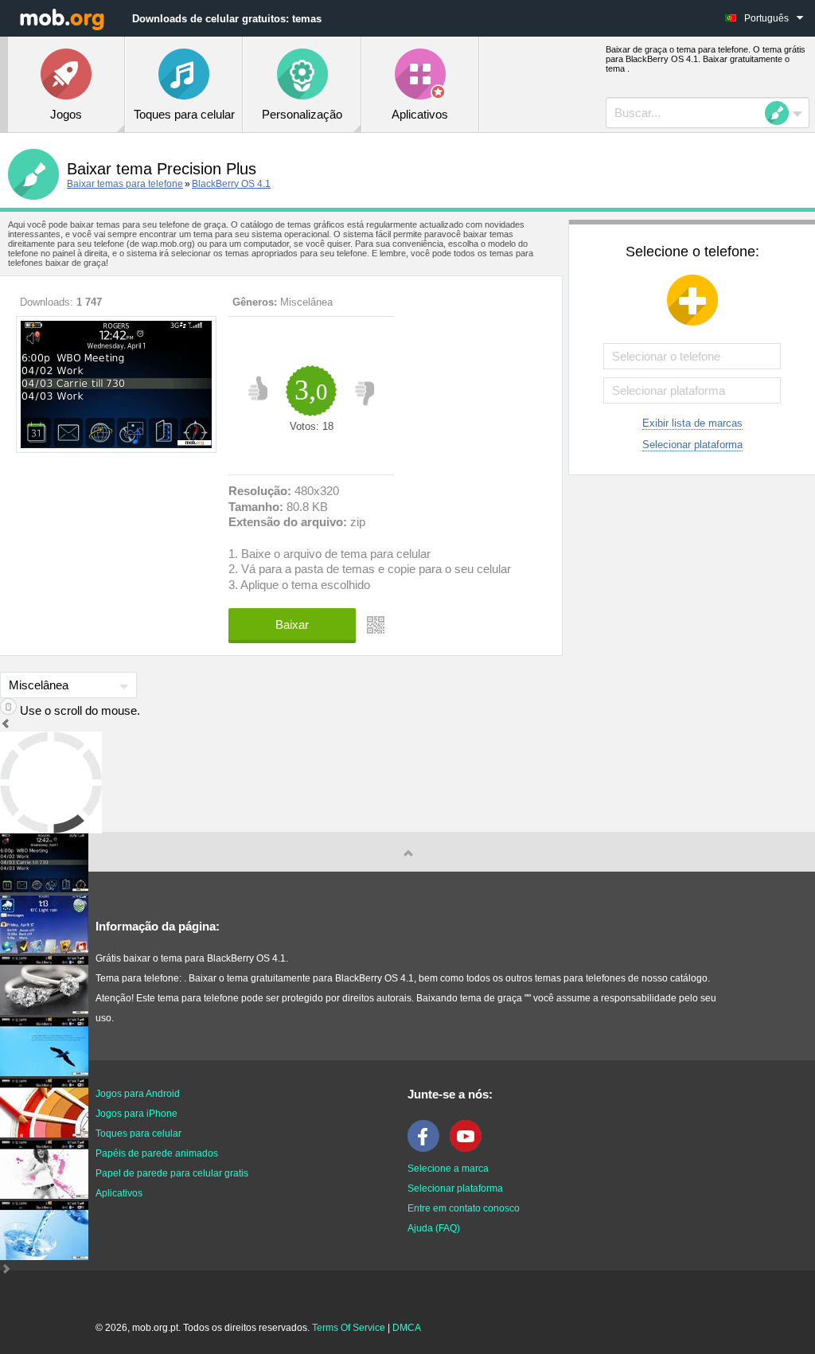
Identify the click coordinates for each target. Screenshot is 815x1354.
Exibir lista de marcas (692, 423)
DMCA (406, 1327)
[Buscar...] (781, 113)
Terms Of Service (348, 1327)
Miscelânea (306, 302)
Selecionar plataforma (692, 445)
